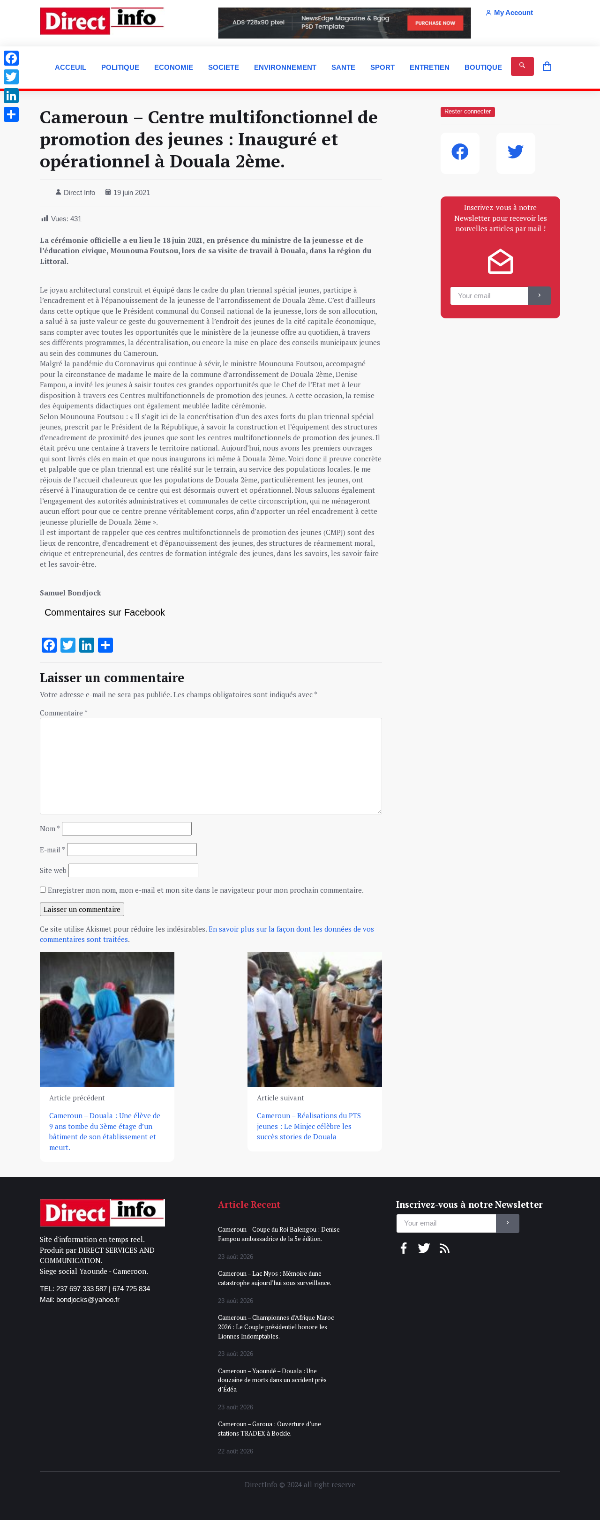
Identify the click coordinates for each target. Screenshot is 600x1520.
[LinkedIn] (11, 95)
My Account (513, 12)
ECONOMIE (173, 67)
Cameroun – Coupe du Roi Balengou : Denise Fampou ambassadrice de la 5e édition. (279, 1234)
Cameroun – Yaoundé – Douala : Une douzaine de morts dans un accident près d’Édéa (272, 1380)
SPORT (382, 67)
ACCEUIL (70, 67)
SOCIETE (223, 67)
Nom (50, 828)
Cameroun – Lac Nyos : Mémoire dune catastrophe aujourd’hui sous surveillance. (274, 1278)
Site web (53, 870)
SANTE (343, 67)
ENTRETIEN (430, 67)
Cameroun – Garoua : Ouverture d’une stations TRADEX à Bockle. (269, 1428)
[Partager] (11, 114)
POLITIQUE (120, 67)
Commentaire (64, 712)
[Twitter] (11, 77)
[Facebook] (11, 58)
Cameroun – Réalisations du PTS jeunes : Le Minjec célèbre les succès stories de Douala (309, 1126)
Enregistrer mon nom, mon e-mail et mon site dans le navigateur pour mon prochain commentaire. (206, 890)
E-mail (52, 849)
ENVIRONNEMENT (285, 67)
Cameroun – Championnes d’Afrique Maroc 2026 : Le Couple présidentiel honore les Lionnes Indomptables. (276, 1326)
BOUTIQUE (483, 67)
